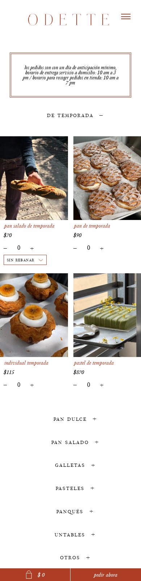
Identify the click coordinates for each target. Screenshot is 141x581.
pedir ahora (106, 575)
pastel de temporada (94, 362)
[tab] (70, 114)
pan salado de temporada (29, 225)
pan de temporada (92, 225)
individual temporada (26, 362)
